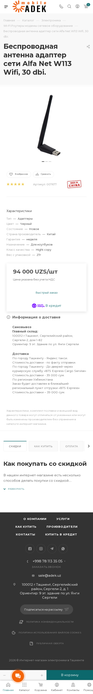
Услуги (63, 519)
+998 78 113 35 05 (48, 561)
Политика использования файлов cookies (50, 632)
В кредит (53, 306)
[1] (8, 184)
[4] (19, 184)
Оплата (71, 446)
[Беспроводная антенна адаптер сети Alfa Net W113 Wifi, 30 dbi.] (46, 125)
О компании (34, 519)
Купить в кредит (61, 534)
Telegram (52, 548)
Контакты (25, 534)
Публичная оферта (50, 643)
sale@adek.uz (49, 575)
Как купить (43, 446)
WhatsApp (63, 548)
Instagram (41, 548)
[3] (15, 184)
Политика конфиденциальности (50, 621)
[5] (22, 184)
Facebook (30, 548)
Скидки (15, 446)
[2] (11, 184)
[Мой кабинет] (77, 7)
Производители (61, 526)
